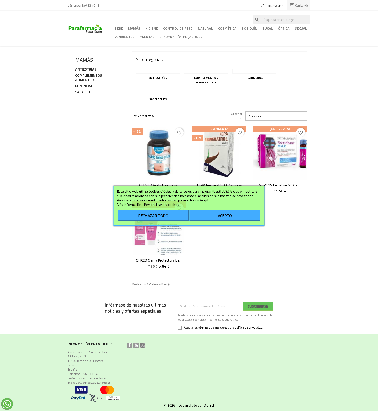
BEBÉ (119, 28)
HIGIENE (151, 28)
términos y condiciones (213, 327)
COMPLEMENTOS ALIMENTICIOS (88, 77)
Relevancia (276, 116)
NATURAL (205, 28)
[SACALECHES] (158, 93)
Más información (129, 204)
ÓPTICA (284, 28)
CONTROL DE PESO (178, 28)
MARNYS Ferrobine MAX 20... (280, 185)
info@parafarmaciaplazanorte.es (89, 382)
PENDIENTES (125, 37)
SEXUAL (301, 28)
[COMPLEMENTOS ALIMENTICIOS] (206, 71)
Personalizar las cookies (161, 204)
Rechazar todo (153, 215)
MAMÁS (134, 28)
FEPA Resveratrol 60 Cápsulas (219, 185)
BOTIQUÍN (249, 28)
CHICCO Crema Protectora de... (158, 260)
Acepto (225, 215)
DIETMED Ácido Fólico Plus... (158, 185)
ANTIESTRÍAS (85, 69)
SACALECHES (85, 92)
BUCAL (267, 28)
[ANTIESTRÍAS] (158, 71)
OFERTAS (147, 37)
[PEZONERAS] (254, 71)
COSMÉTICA (227, 28)
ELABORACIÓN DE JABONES (181, 37)
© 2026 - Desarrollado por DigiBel (189, 405)
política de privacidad (248, 327)
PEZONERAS (84, 86)
